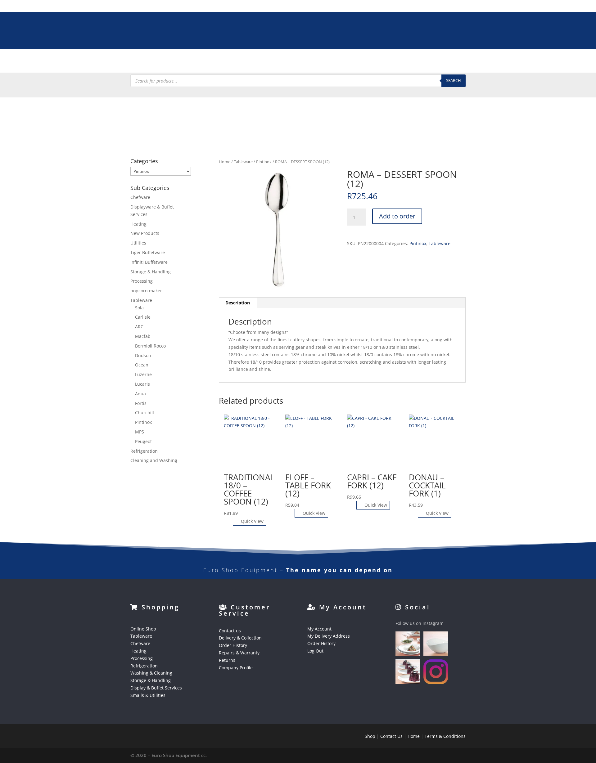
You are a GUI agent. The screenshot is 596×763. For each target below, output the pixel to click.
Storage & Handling (303, 62)
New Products (144, 233)
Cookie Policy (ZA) (505, 62)
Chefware (113, 62)
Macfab (143, 336)
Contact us (230, 631)
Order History (233, 645)
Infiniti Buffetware (149, 262)
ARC (139, 327)
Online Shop (143, 629)
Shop (370, 736)
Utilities (138, 243)
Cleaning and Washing (153, 460)
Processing (169, 62)
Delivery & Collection (240, 638)
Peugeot (143, 441)
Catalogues (458, 62)
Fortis (141, 403)
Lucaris (142, 384)
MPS (139, 432)
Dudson (143, 355)
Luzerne (143, 374)
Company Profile (236, 668)
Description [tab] (237, 303)
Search (453, 80)
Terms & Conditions (445, 736)
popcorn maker (146, 291)
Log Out (315, 651)
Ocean (141, 365)
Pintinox (264, 161)
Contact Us (391, 736)
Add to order (397, 216)
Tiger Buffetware (147, 252)
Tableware (82, 62)
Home (224, 161)
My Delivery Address (328, 636)
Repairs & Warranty (239, 653)
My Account (319, 629)
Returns (227, 660)
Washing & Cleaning (250, 62)
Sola (139, 308)
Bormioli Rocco (150, 346)
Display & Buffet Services (362, 62)
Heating (140, 62)
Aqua (140, 394)
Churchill (144, 412)
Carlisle (143, 317)
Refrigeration (204, 62)
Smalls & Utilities (418, 62)
